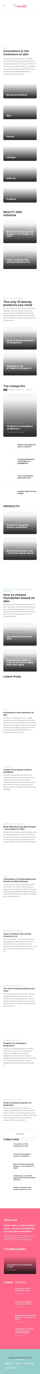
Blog (18, 1363)
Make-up (28, 589)
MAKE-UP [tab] (29, 390)
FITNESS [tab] (11, 390)
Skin (5, 48)
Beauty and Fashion (16, 228)
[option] (20, 47)
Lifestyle (20, 423)
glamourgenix (12, 432)
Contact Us (10, 1368)
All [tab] (5, 390)
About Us (9, 1363)
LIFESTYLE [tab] (20, 390)
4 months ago (20, 432)
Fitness (11, 423)
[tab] (8, 1282)
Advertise (29, 1363)
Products (11, 521)
